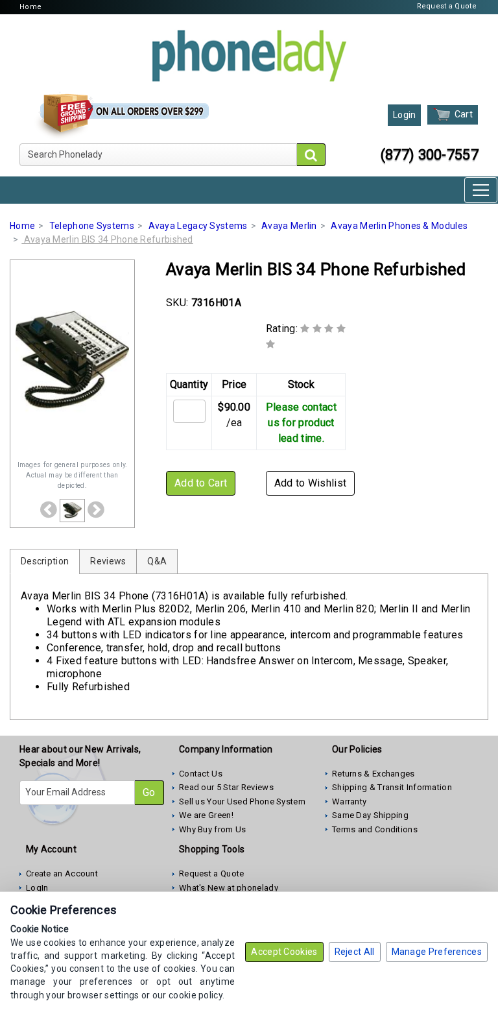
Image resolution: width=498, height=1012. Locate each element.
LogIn (37, 888)
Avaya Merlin (289, 226)
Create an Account (62, 873)
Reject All (355, 951)
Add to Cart (200, 483)
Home (30, 7)
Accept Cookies (284, 951)
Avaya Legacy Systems (198, 226)
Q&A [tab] (157, 561)
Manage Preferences (437, 951)
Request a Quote (447, 6)
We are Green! (206, 815)
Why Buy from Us (212, 829)
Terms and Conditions (375, 829)
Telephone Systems (91, 226)
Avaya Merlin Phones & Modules (399, 226)
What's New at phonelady (228, 888)
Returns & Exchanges (373, 773)
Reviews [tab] (108, 561)
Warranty (349, 801)
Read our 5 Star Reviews (226, 787)
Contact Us (200, 773)
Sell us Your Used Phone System (242, 801)
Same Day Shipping (370, 815)
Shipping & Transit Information (392, 787)
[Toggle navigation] (480, 190)
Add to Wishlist (310, 483)
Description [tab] (45, 561)
